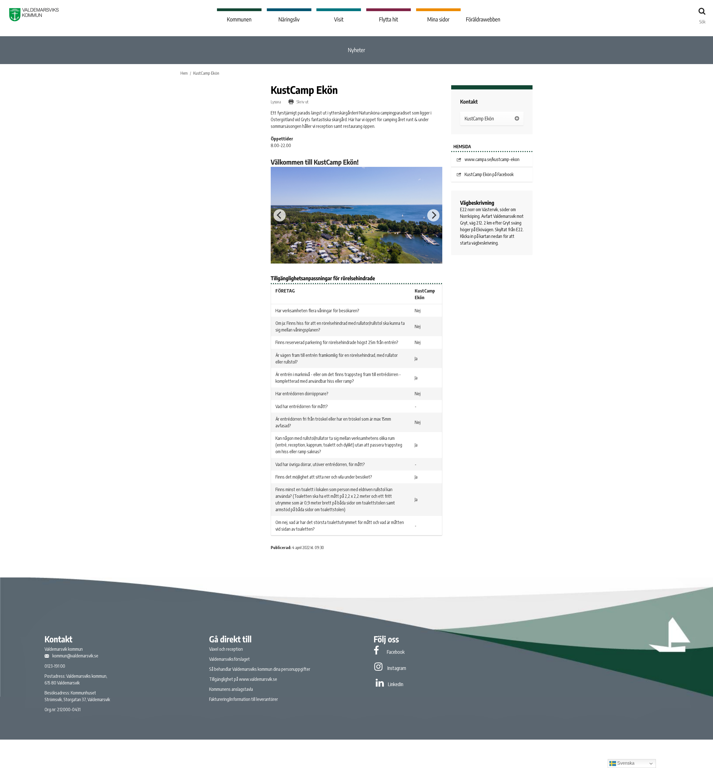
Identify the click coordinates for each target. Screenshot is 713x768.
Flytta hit (388, 19)
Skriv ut (302, 101)
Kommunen (239, 19)
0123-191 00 (55, 666)
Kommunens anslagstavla (231, 689)
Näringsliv (288, 19)
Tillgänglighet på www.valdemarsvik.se (243, 679)
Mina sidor (438, 19)
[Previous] (280, 215)
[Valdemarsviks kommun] (34, 14)
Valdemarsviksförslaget (229, 659)
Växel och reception (226, 649)
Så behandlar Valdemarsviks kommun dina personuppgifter (259, 669)
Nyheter (356, 50)
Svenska (625, 763)
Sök (702, 20)
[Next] (433, 215)
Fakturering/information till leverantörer (243, 699)
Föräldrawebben (483, 19)
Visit (339, 19)
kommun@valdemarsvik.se (75, 656)
